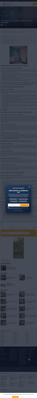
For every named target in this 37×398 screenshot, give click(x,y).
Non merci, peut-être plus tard (18, 210)
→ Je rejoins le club (24, 205)
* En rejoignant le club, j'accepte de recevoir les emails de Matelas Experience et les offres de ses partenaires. (18, 208)
